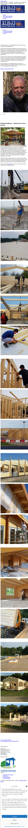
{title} (23, 826)
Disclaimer (5, 775)
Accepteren (14, 816)
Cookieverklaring (8, 826)
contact (10, 163)
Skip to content (4, 1)
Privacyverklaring (17, 826)
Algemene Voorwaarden (8, 774)
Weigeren (15, 820)
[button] (26, 786)
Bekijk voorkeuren (14, 823)
